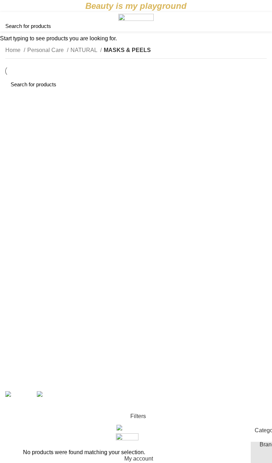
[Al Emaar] (48, 313)
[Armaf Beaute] (223, 285)
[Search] (264, 22)
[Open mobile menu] (9, 22)
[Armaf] (136, 275)
